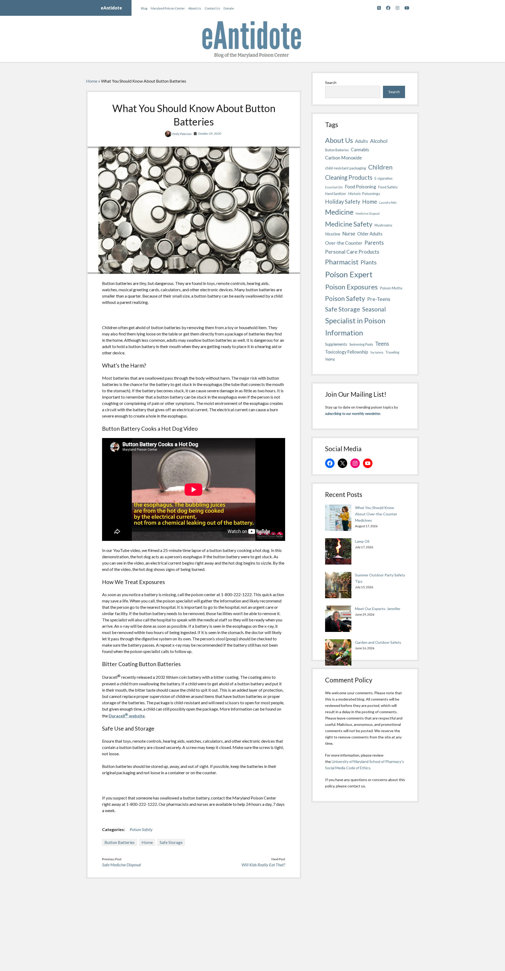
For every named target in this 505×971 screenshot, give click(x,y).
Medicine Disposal (368, 213)
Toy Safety (376, 352)
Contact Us (212, 8)
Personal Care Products (352, 252)
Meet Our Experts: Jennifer (377, 608)
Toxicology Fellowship (346, 352)
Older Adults (369, 234)
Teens (382, 343)
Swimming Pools (361, 344)
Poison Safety (141, 829)
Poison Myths (391, 288)
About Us (194, 8)
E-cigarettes (383, 178)
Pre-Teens (378, 299)
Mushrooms (383, 225)
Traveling (392, 352)
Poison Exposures (351, 287)
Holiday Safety (342, 201)
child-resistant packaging (345, 168)
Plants (369, 262)
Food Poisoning (360, 186)
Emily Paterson (181, 134)
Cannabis (360, 149)
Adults (361, 141)
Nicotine (332, 234)
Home (91, 80)
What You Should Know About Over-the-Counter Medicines (376, 513)
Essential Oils (334, 187)
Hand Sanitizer (335, 194)
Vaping (330, 359)
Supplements (336, 344)
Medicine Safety (348, 224)
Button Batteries (119, 842)
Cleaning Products (348, 177)
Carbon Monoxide (343, 157)
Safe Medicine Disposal (121, 864)
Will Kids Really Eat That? (263, 864)
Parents (374, 242)
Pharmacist (341, 262)
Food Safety (388, 187)
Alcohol (378, 141)
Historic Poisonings (364, 193)
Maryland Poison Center (168, 8)
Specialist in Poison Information (355, 326)
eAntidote (111, 7)
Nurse (348, 234)
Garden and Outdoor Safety (378, 642)
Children (380, 167)
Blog (144, 8)
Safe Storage (171, 842)
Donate (229, 8)
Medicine (339, 212)
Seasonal (374, 309)
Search (330, 82)
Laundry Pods (388, 202)
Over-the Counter (343, 243)
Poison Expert (348, 274)
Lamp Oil (362, 541)
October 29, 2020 (209, 133)
